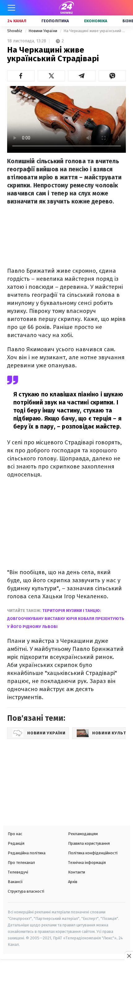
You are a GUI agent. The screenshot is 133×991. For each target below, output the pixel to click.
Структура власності (26, 891)
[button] (21, 75)
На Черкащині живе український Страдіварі (94, 31)
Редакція (16, 843)
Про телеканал (21, 862)
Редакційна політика (26, 853)
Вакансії (15, 881)
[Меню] (11, 8)
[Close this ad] (128, 955)
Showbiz (15, 31)
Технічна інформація (87, 862)
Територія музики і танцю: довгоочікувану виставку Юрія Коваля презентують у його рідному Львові (65, 618)
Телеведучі (18, 872)
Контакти (76, 872)
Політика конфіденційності (93, 853)
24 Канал (16, 21)
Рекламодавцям (83, 833)
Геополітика (55, 21)
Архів (72, 881)
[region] (66, 976)
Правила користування (89, 843)
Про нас (15, 833)
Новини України (43, 31)
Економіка (95, 21)
